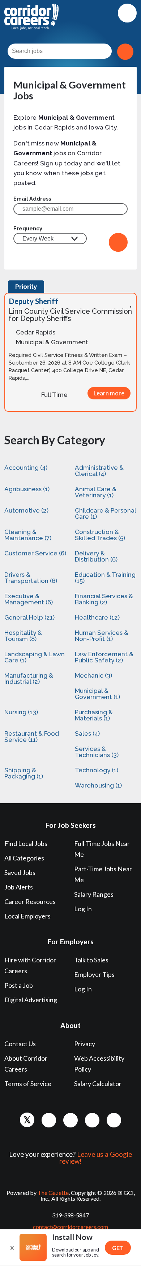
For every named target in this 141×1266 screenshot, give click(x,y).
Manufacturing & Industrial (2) (28, 678)
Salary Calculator (97, 1084)
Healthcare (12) (97, 617)
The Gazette (53, 1192)
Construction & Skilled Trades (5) (100, 535)
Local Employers (27, 916)
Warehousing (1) (98, 785)
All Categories (24, 858)
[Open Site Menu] (127, 13)
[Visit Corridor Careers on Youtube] (114, 1120)
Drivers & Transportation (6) (30, 577)
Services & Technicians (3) (97, 752)
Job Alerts (18, 887)
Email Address (32, 199)
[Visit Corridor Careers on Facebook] (49, 1120)
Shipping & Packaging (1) (23, 773)
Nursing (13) (21, 712)
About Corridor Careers (25, 1063)
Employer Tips (94, 974)
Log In (83, 909)
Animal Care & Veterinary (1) (95, 492)
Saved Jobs (19, 872)
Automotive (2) (26, 510)
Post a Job (18, 985)
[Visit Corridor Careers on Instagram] (92, 1120)
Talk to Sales (91, 960)
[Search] (125, 52)
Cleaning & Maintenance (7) (27, 535)
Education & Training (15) (105, 577)
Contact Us (20, 1044)
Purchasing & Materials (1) (94, 715)
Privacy (84, 1044)
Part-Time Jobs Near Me (103, 874)
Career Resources (30, 901)
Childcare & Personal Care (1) (105, 513)
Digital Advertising (30, 1000)
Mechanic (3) (93, 675)
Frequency (27, 228)
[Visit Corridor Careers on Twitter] (27, 1120)
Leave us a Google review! (95, 1157)
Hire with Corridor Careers (30, 965)
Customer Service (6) (35, 553)
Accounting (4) (25, 467)
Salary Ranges (94, 894)
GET (118, 1247)
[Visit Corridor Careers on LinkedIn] (70, 1120)
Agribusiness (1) (27, 489)
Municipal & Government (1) (97, 693)
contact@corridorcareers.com (70, 1226)
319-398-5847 (70, 1215)
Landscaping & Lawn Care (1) (34, 657)
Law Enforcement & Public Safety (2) (104, 657)
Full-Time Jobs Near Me (102, 848)
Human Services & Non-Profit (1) (101, 635)
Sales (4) (87, 733)
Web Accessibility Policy (99, 1063)
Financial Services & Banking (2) (104, 599)
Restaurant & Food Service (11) (31, 736)
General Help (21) (29, 617)
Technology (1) (96, 770)
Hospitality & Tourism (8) (23, 635)
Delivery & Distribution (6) (96, 556)
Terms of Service (27, 1084)
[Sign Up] (118, 242)
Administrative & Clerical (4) (99, 470)
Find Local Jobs (25, 843)
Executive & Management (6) (28, 599)
